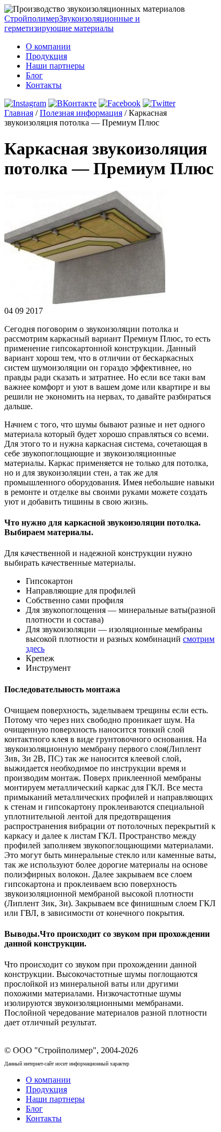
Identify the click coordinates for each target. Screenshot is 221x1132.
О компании (48, 46)
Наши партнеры (55, 65)
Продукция (46, 56)
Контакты (44, 85)
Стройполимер (72, 23)
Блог (34, 75)
